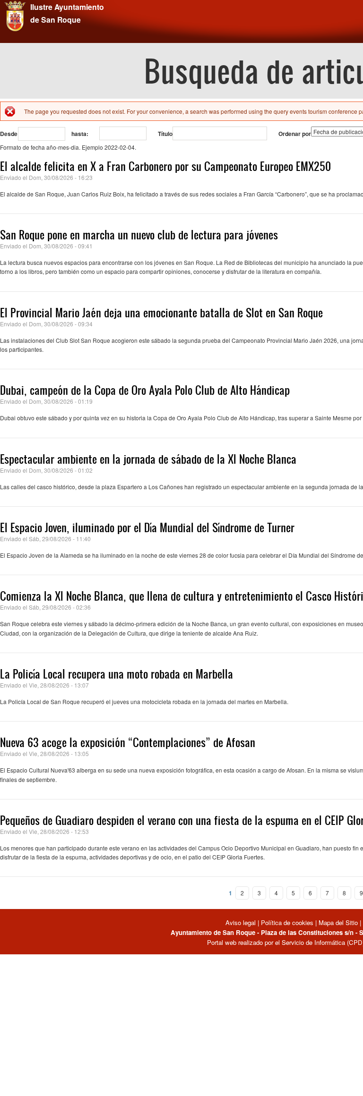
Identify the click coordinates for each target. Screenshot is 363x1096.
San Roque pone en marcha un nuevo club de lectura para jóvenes (139, 234)
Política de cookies (287, 922)
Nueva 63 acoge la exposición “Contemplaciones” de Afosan (127, 742)
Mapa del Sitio (338, 922)
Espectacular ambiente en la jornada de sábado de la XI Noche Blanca (148, 459)
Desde (8, 133)
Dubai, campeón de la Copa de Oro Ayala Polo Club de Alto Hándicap (145, 390)
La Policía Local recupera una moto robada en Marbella (116, 673)
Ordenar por (294, 133)
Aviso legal (241, 922)
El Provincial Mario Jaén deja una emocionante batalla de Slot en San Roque (161, 312)
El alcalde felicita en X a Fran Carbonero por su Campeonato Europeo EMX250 (165, 166)
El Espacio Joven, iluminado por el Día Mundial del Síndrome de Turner (147, 527)
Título (165, 133)
